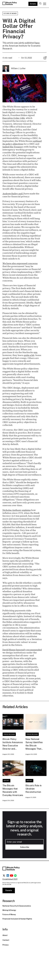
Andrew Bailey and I (13, 193)
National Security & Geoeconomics (16, 906)
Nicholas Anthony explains (16, 510)
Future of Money (9, 914)
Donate (33, 4)
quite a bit (29, 355)
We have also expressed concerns (20, 263)
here (37, 43)
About (4, 935)
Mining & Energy (9, 910)
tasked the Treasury (13, 146)
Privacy (5, 945)
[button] (44, 4)
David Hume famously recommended (22, 649)
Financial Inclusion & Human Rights (17, 919)
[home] (9, 4)
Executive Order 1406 (13, 118)
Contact (5, 940)
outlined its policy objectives (22, 142)
